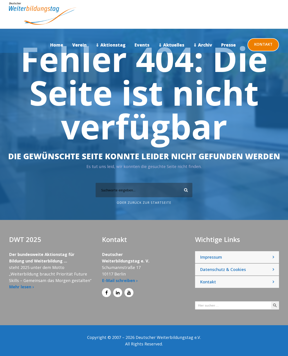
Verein (79, 45)
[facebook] (106, 292)
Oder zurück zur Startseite (144, 202)
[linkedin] (117, 292)
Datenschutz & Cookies (223, 269)
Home (56, 45)
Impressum (211, 257)
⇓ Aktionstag (111, 45)
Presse (228, 45)
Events (142, 45)
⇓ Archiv (202, 45)
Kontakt (263, 44)
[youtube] (128, 292)
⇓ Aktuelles (171, 45)
